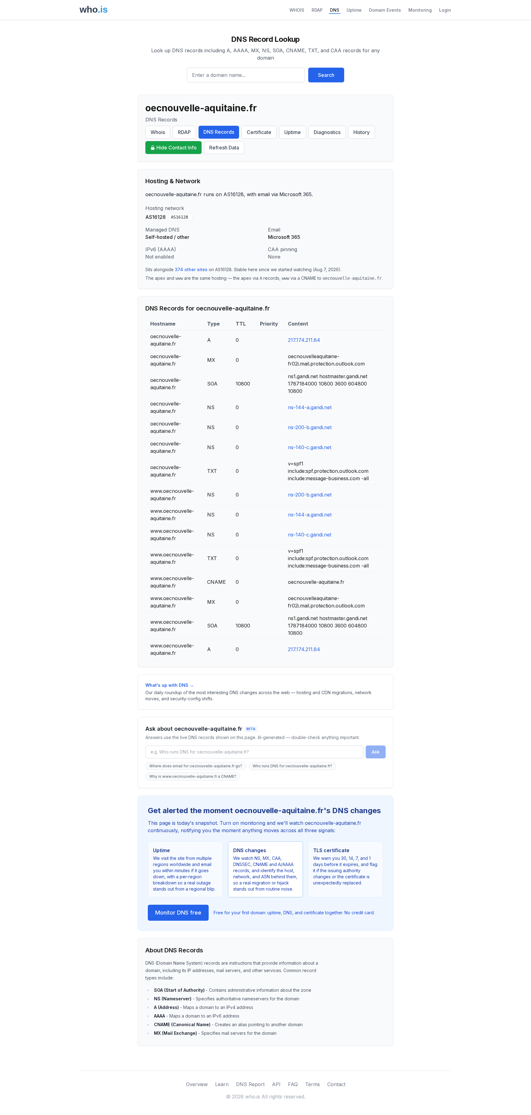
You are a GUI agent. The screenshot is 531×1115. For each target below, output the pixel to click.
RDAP (317, 10)
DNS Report (250, 1084)
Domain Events (385, 10)
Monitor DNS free (178, 912)
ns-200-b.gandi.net (310, 427)
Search (326, 75)
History (361, 132)
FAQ (293, 1084)
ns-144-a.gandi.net (310, 407)
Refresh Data (224, 147)
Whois (158, 132)
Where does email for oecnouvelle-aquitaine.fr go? (195, 766)
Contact (336, 1084)
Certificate (259, 132)
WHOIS (296, 10)
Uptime (354, 10)
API (276, 1084)
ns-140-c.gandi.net (309, 447)
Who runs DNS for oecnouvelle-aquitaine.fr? (292, 766)
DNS (334, 10)
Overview (197, 1084)
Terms (312, 1084)
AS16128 (179, 217)
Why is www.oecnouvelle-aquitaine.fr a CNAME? (192, 776)
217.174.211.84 (304, 340)
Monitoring (420, 10)
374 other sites (191, 269)
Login (445, 10)
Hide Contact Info (176, 147)
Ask (376, 751)
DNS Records (218, 132)
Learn (222, 1084)
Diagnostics (327, 132)
